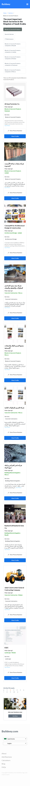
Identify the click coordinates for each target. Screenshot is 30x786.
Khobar (20, 595)
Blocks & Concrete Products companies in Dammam (12, 64)
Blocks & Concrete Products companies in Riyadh (12, 44)
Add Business (7, 757)
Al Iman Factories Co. (12, 104)
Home (4, 13)
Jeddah (7, 173)
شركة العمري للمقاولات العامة (14, 408)
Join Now (15, 716)
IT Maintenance (9, 39)
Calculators (6, 760)
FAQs (4, 767)
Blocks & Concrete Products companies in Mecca (12, 70)
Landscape (8, 652)
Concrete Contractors (11, 293)
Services (10, 13)
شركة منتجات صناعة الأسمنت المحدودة (14, 165)
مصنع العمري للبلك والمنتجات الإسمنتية (14, 347)
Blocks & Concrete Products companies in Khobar (12, 57)
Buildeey (6, 4)
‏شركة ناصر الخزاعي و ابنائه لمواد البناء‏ (13, 466)
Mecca (20, 293)
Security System (9, 34)
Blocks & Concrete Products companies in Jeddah (12, 51)
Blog (3, 764)
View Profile (15, 136)
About (4, 753)
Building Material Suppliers (12, 472)
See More (7, 125)
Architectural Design (11, 233)
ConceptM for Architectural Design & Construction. (14, 227)
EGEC (6, 648)
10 (14, 692)
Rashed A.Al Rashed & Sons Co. (14, 527)
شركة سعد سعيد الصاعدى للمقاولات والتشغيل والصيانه (14, 287)
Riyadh (6, 535)
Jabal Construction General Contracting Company (14, 589)
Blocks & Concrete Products (12, 29)
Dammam (7, 111)
